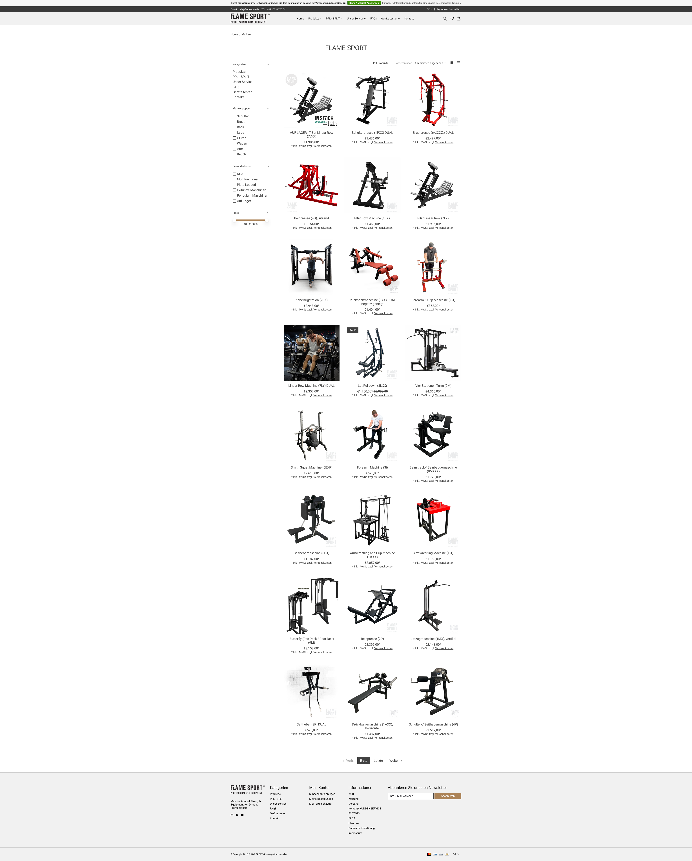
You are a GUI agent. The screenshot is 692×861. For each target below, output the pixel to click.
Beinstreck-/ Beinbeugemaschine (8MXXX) (433, 469)
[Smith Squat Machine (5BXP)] (312, 435)
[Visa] (435, 854)
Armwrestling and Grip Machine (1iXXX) (372, 555)
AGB (351, 794)
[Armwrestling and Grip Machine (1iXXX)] (372, 520)
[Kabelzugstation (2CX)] (312, 267)
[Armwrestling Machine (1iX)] (433, 520)
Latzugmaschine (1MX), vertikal (433, 639)
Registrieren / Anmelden (448, 9)
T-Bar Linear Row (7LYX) (433, 218)
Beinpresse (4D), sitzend (311, 218)
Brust (241, 121)
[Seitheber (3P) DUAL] (312, 692)
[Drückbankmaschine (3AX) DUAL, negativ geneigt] (372, 267)
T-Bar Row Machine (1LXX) (372, 218)
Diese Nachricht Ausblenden (364, 3)
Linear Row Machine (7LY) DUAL (311, 385)
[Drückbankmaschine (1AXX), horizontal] (372, 692)
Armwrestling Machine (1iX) (433, 553)
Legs (240, 132)
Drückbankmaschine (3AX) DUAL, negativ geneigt (372, 302)
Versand (353, 803)
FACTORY (354, 813)
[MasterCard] (429, 854)
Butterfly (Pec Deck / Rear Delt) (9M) (311, 640)
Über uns (354, 823)
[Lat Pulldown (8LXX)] (372, 353)
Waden (242, 143)
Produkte (239, 72)
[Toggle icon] (444, 18)
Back (240, 127)
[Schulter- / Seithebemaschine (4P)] (433, 692)
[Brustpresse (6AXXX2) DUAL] (433, 100)
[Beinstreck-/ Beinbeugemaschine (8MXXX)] (433, 435)
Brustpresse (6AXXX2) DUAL (433, 132)
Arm (240, 149)
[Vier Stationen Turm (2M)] (433, 353)
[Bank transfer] (441, 854)
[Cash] (447, 854)
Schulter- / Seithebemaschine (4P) (433, 724)
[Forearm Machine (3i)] (372, 435)
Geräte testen (242, 92)
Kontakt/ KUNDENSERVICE (365, 808)
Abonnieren (448, 796)
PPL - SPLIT (241, 77)
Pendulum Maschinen (252, 195)
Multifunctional (247, 179)
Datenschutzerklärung (362, 828)
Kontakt (409, 18)
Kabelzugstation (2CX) (312, 300)
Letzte (378, 760)
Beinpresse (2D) (372, 639)
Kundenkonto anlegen (322, 794)
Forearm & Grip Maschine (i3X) (433, 300)
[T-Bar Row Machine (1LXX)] (372, 185)
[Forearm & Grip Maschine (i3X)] (433, 267)
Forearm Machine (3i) (372, 467)
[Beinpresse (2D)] (372, 606)
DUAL (241, 174)
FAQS (373, 18)
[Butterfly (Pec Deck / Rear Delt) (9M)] (312, 606)
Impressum (355, 833)
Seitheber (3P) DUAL (311, 724)
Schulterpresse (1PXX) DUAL (372, 132)
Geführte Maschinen (251, 190)
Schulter (243, 116)
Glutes (241, 138)
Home (300, 18)
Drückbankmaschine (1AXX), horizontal (372, 726)
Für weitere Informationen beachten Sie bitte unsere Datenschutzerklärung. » (421, 3)
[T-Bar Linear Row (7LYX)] (433, 185)
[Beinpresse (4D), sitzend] (312, 185)
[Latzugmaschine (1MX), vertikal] (433, 606)
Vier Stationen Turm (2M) (433, 385)
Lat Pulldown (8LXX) (372, 385)
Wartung (353, 798)
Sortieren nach (403, 63)
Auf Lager (244, 201)
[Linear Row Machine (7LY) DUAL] (312, 353)
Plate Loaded (246, 185)
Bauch (241, 154)
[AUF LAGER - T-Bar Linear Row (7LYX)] (312, 100)
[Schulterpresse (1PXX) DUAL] (372, 100)
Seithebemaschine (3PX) (311, 553)
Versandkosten (322, 146)
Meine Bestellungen (321, 798)
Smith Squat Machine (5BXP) (311, 467)
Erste (363, 760)
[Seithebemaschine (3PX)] (312, 520)
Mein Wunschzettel (320, 803)
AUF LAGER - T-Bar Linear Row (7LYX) (311, 134)
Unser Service (242, 82)
